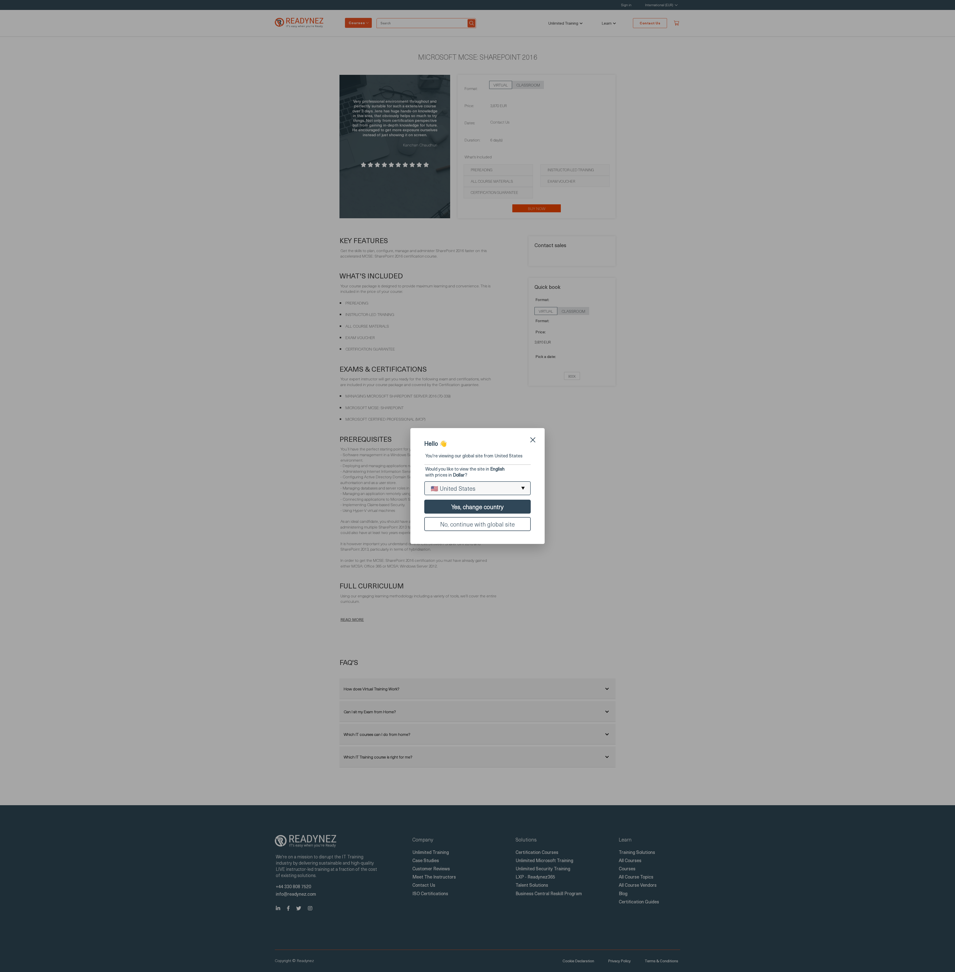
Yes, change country (477, 506)
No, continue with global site (477, 524)
